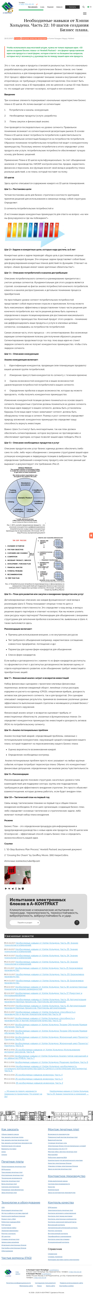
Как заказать (10, 1129)
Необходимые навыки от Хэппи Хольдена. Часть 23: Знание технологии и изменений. (41, 963)
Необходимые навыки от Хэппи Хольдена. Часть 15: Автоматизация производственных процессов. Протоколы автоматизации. (45, 1006)
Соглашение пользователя (45, 1283)
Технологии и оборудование (20, 1202)
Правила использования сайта (71, 1283)
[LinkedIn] (19, 888)
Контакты (72, 7)
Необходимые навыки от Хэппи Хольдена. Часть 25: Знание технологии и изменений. (41, 950)
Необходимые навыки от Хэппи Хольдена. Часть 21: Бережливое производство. (43, 969)
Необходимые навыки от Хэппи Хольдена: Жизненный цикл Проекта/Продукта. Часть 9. (46, 1044)
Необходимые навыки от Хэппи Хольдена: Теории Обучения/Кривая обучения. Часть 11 (45, 1032)
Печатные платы (12, 1161)
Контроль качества (61, 1202)
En (91, 7)
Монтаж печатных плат (63, 1129)
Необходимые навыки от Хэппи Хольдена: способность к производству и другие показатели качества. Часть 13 (39, 1019)
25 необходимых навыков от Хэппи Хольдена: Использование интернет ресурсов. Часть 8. (42, 1050)
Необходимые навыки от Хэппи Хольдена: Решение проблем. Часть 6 (51, 1062)
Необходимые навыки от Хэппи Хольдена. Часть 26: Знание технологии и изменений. (41, 944)
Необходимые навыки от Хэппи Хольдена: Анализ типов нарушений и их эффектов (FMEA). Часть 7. (46, 1057)
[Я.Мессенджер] (5, 888)
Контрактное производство (66, 1176)
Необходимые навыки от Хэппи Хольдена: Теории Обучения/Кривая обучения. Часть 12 (45, 1025)
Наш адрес (18, 1273)
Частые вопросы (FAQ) (16, 1257)
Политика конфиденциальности (18, 1283)
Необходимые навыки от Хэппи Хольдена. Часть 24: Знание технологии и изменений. (41, 956)
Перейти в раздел (25, 923)
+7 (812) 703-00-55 (26, 4)
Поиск (39, 1286)
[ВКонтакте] (9, 888)
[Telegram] (12, 888)
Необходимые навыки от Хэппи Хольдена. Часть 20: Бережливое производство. (44, 975)
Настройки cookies (66, 1286)
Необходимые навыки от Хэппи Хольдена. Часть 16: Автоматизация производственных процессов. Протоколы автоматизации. (45, 1000)
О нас (42, 7)
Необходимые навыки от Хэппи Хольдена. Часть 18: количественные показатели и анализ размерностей (45, 988)
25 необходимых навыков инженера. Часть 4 (38, 1075)
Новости (59, 7)
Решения (50, 7)
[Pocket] (22, 888)
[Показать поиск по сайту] (84, 7)
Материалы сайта (26, 1286)
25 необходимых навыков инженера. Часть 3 (39, 1079)
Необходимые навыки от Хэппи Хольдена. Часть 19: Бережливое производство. (44, 981)
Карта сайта (50, 1286)
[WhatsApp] (16, 888)
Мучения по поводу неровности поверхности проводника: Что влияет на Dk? (23, 1094)
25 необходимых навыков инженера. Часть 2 (39, 1083)
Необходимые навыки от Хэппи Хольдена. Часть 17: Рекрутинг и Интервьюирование (43, 994)
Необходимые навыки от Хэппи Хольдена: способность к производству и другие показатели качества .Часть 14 (39, 1013)
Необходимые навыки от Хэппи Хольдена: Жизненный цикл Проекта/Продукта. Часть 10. (46, 1038)
